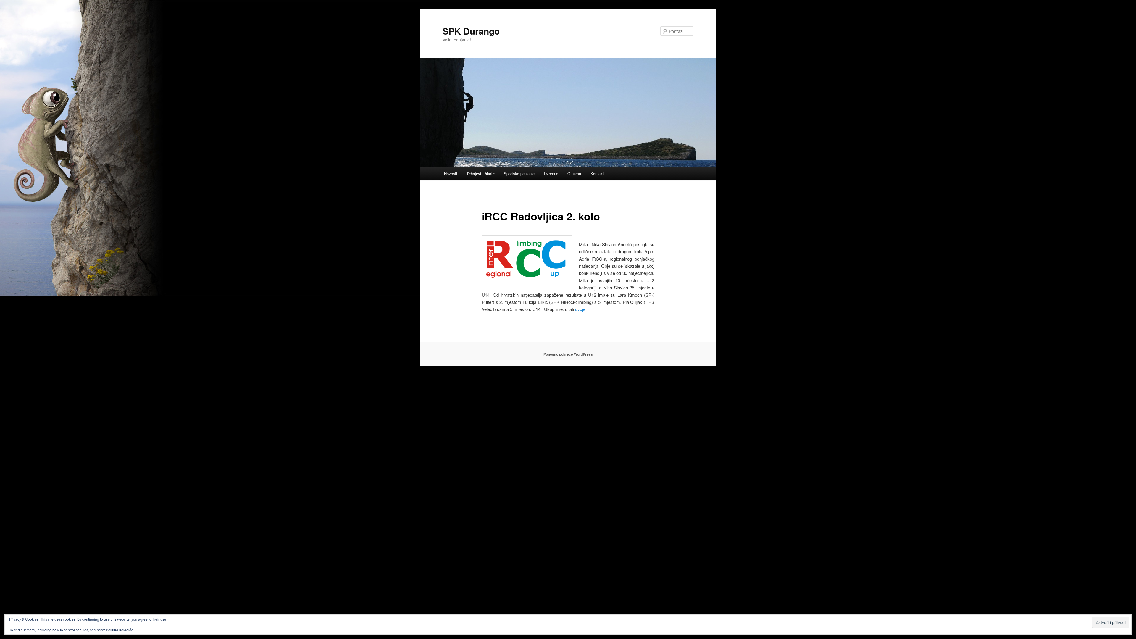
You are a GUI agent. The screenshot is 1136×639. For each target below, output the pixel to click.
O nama (574, 173)
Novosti (450, 173)
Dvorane (551, 173)
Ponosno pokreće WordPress (568, 354)
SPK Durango (471, 31)
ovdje (580, 309)
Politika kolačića (119, 629)
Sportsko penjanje (519, 173)
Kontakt (597, 173)
